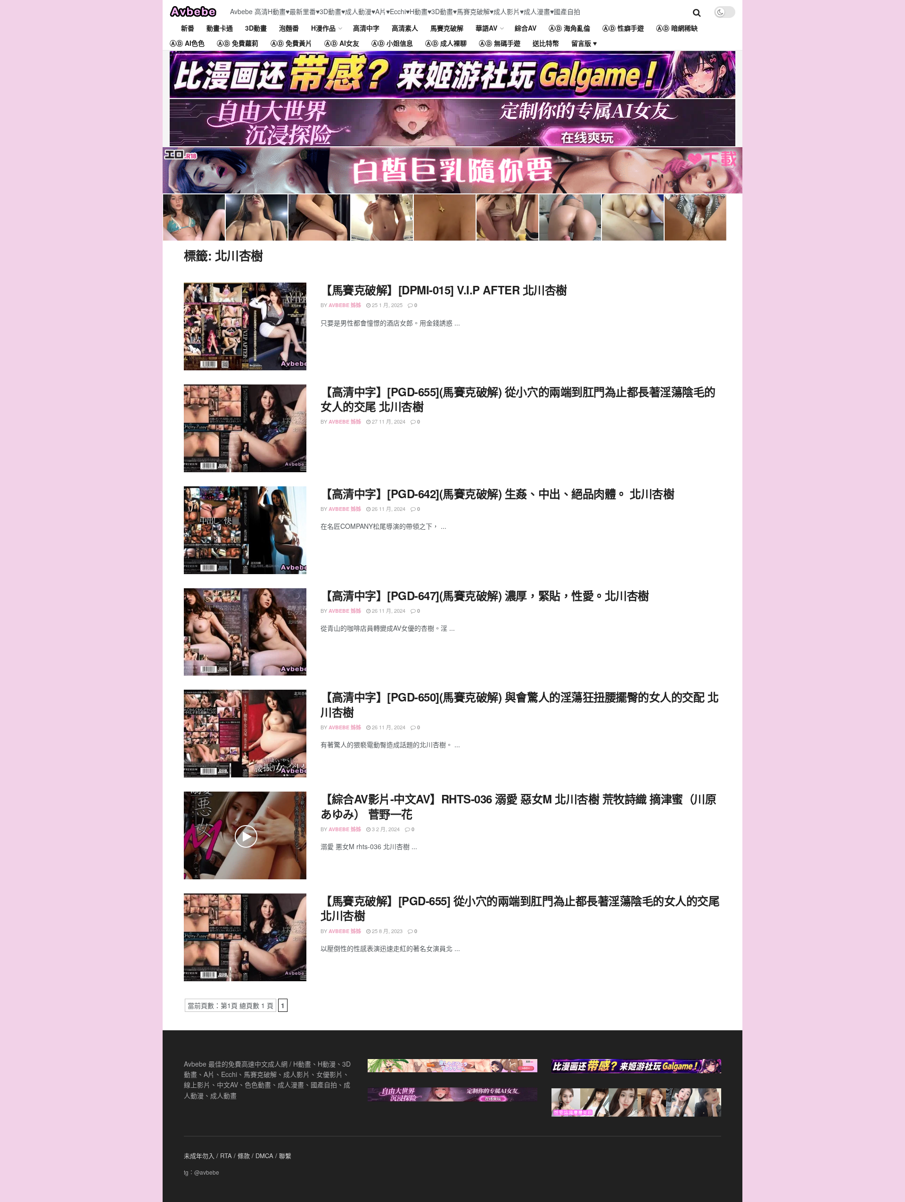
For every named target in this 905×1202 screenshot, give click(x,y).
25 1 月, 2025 (386, 305)
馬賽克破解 (446, 28)
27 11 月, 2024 (387, 421)
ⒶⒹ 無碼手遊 (499, 43)
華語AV (486, 28)
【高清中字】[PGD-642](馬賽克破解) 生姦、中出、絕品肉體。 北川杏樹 (497, 493)
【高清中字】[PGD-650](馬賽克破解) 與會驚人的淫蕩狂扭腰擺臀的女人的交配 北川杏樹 (519, 704)
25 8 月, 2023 (386, 931)
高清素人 (405, 28)
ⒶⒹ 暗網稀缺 (677, 28)
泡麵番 (289, 28)
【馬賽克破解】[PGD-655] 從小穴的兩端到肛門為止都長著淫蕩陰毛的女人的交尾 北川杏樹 (520, 908)
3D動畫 (256, 28)
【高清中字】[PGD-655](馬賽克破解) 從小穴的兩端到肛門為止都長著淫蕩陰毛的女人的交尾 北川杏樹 (518, 399)
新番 (187, 28)
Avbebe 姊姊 (345, 305)
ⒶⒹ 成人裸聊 (446, 43)
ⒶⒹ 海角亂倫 (569, 28)
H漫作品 (323, 28)
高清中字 (366, 28)
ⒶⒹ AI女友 (341, 43)
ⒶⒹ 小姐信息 (392, 43)
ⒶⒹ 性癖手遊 (623, 28)
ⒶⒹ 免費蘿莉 (237, 43)
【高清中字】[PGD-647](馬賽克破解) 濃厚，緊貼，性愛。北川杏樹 (485, 595)
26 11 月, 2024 (387, 508)
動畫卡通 (219, 28)
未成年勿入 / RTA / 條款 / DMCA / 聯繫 (237, 1155)
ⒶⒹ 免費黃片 (291, 43)
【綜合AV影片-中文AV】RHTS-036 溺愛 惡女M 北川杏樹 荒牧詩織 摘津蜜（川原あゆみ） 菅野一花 (518, 806)
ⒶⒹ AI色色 (187, 43)
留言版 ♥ (584, 43)
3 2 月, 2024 (385, 829)
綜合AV (525, 28)
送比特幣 (546, 43)
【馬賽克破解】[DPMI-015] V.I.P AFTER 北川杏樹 (444, 290)
